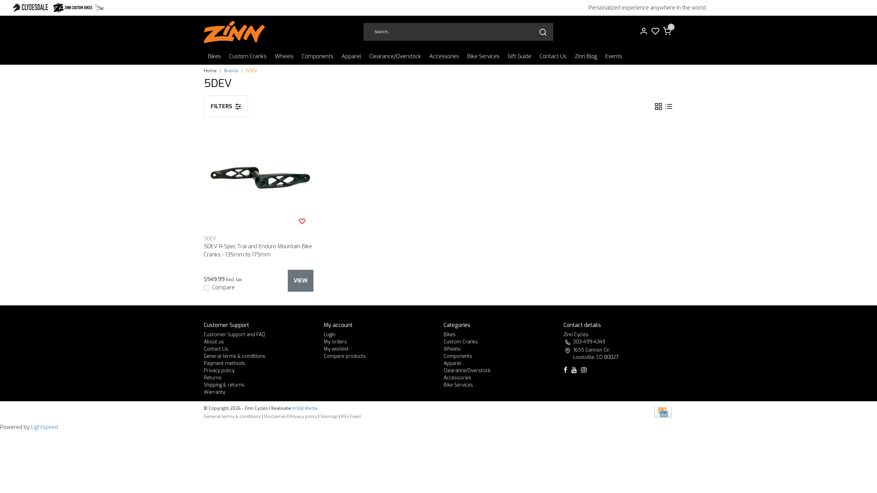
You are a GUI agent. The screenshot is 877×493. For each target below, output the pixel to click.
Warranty (214, 392)
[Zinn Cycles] (73, 8)
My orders (335, 342)
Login (329, 334)
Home (210, 71)
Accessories (444, 56)
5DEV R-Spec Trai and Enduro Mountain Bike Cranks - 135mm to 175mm (258, 250)
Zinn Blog (586, 56)
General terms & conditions (234, 356)
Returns (213, 378)
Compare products (345, 356)
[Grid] (658, 106)
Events (613, 56)
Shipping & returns (224, 385)
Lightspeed (44, 427)
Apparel (351, 56)
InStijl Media (305, 408)
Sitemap (329, 416)
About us (214, 342)
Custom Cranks (248, 56)
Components (317, 56)
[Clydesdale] (31, 8)
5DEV (251, 71)
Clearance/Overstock (395, 56)
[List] (668, 106)
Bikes (214, 56)
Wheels (284, 56)
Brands (231, 71)
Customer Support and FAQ (234, 334)
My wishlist (336, 349)
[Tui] (100, 8)
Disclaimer (275, 416)
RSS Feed (351, 416)
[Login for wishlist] (302, 221)
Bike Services (483, 56)
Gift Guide (519, 56)
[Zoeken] (543, 32)
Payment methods (224, 363)
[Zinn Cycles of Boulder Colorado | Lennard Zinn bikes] (234, 32)
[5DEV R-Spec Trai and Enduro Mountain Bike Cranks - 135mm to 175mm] (258, 177)
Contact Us (553, 56)
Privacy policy (219, 370)
